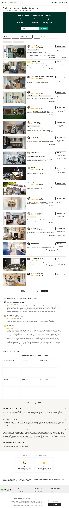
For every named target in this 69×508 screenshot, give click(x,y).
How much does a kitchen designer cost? (14, 442)
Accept (55, 504)
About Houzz (20, 491)
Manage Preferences (55, 501)
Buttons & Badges (38, 491)
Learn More (19, 351)
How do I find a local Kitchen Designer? (13, 420)
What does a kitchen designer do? (12, 408)
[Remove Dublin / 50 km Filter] (11, 42)
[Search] (8, 2)
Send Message (61, 46)
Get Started (43, 28)
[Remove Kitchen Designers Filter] (23, 42)
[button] (2, 2)
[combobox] (15, 2)
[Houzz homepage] (5, 2)
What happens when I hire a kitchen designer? (15, 430)
